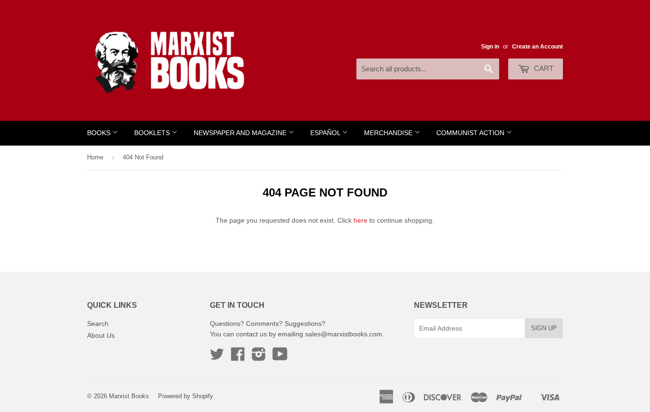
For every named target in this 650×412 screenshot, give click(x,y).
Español (326, 133)
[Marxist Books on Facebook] (238, 357)
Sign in (490, 46)
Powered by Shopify (185, 396)
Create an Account (537, 46)
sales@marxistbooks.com (343, 334)
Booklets (153, 133)
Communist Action (471, 133)
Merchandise (389, 133)
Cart (542, 68)
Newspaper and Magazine (241, 133)
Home (95, 157)
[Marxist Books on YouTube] (280, 357)
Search (97, 323)
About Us (101, 335)
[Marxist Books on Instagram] (259, 357)
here (360, 220)
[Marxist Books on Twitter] (217, 357)
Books (99, 133)
